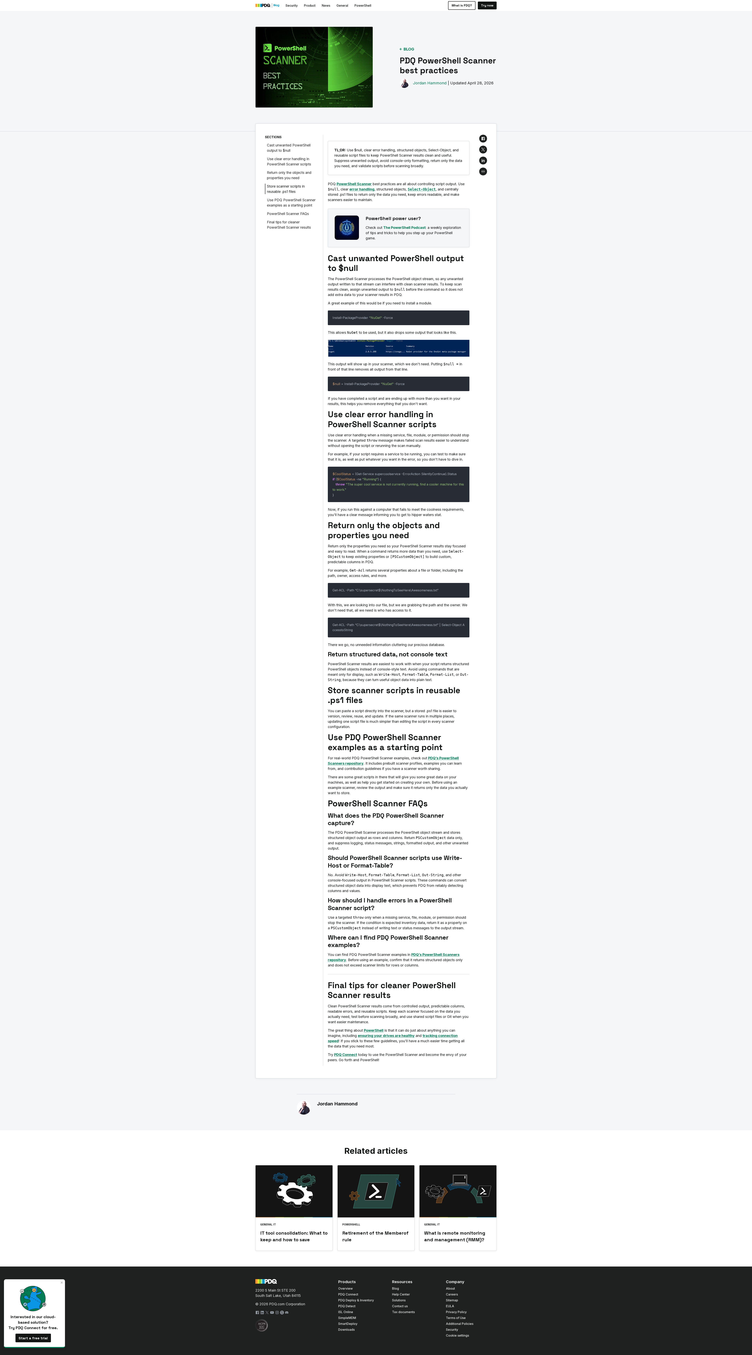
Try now (487, 5)
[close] (62, 1282)
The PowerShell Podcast (404, 228)
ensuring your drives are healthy (386, 1036)
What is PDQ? (462, 5)
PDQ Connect (345, 1055)
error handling (361, 189)
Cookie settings (457, 1335)
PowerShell (373, 1030)
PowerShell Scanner (354, 184)
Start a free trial (33, 1338)
